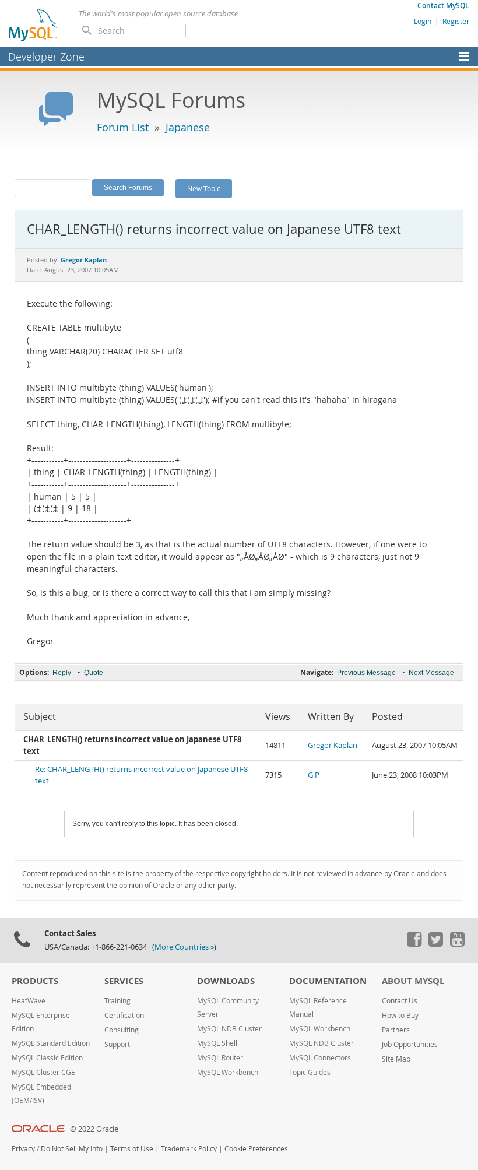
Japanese (188, 127)
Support (117, 1044)
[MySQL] (33, 24)
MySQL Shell (217, 1043)
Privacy (23, 1148)
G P (313, 775)
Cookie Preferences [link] (256, 1148)
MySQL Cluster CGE (43, 1072)
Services (123, 981)
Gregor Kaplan (332, 745)
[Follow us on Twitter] (435, 944)
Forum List (123, 127)
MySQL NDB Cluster (229, 1028)
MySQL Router (220, 1057)
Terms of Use (131, 1148)
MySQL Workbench (227, 1072)
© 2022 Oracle (94, 1129)
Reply (61, 673)
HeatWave (28, 1000)
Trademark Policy (189, 1148)
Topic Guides (310, 1072)
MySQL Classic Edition (47, 1057)
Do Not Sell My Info (72, 1148)
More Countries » (184, 947)
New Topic (203, 188)
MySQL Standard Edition (51, 1043)
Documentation (328, 981)
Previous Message (366, 673)
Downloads (226, 981)
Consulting (121, 1029)
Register (455, 21)
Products (35, 981)
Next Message (431, 673)
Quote (93, 673)
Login (422, 21)
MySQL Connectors (320, 1057)
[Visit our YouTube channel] (457, 944)
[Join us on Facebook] (414, 944)
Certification (124, 1015)
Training (117, 1000)
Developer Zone (46, 57)
